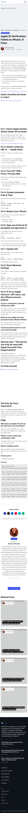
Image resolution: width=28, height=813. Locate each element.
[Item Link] (14, 613)
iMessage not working (8, 458)
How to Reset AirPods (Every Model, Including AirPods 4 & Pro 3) (12, 751)
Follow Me (14, 538)
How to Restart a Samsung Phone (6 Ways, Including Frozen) (12, 759)
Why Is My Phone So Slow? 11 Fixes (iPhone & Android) (13, 622)
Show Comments (14, 588)
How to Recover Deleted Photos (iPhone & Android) (14, 708)
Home (2, 30)
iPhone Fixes (15, 30)
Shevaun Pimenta (9, 47)
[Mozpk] (3, 1)
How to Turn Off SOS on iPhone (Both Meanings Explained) (13, 679)
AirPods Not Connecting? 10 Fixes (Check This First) (12, 743)
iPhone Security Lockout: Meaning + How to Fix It (14, 91)
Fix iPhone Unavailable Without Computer (12, 143)
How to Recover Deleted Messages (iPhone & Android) (13, 651)
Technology (8, 30)
